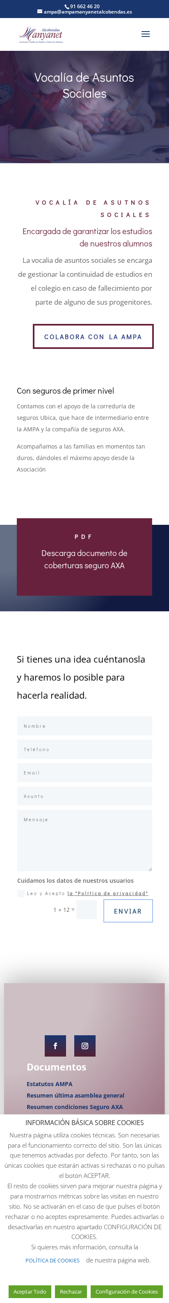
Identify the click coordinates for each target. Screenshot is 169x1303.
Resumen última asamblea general (75, 1095)
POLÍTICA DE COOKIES (52, 1260)
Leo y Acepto (87, 893)
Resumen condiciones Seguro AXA (75, 1107)
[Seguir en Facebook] (55, 1046)
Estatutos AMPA (50, 1084)
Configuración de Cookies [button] (127, 1291)
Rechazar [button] (71, 1291)
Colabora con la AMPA (93, 336)
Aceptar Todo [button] (30, 1291)
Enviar (128, 911)
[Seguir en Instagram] (85, 1046)
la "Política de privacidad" (108, 893)
